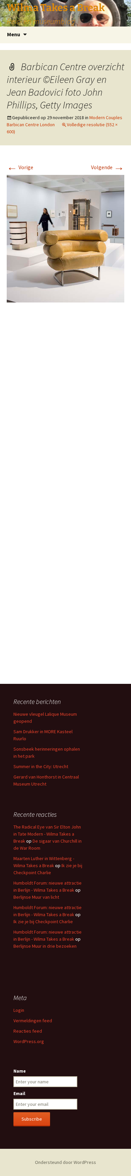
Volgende (107, 167)
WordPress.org (28, 1041)
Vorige (20, 167)
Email (19, 1093)
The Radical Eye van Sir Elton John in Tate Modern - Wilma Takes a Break (47, 834)
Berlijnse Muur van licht (36, 897)
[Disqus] (65, 408)
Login (18, 1010)
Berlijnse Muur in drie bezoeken (45, 946)
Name (19, 1071)
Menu (13, 34)
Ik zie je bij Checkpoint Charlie (43, 922)
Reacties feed (27, 1031)
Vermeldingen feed (32, 1021)
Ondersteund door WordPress (65, 1162)
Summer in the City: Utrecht (40, 766)
